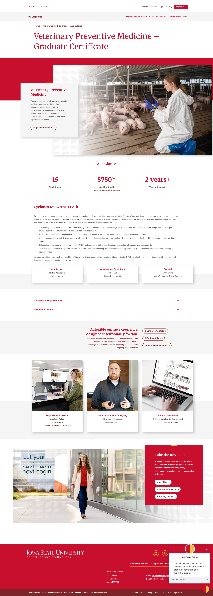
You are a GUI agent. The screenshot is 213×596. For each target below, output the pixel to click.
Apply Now (180, 7)
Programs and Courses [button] (135, 17)
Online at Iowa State (154, 331)
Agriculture (76, 26)
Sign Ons (163, 7)
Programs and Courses (55, 26)
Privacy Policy (34, 592)
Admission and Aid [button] (157, 17)
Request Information (149, 7)
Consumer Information (98, 592)
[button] (189, 579)
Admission (57, 269)
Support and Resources (156, 345)
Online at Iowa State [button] (178, 17)
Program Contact (43, 309)
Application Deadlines (112, 269)
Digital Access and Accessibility (75, 592)
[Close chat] (206, 549)
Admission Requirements (48, 300)
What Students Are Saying (112, 415)
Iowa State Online (35, 17)
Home (37, 26)
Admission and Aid (139, 564)
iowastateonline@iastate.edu (57, 425)
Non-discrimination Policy (52, 592)
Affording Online (153, 338)
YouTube (174, 422)
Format (168, 269)
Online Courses (175, 276)
